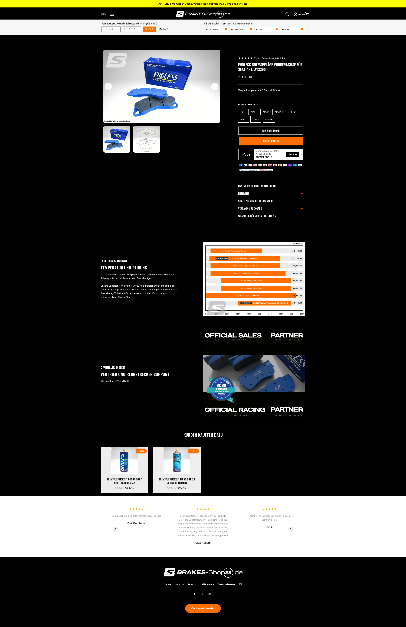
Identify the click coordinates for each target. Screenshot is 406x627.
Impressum (179, 584)
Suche (149, 29)
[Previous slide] (115, 529)
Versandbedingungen (226, 584)
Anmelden (303, 14)
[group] (116, 139)
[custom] (194, 594)
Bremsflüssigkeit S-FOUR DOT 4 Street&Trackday (124, 481)
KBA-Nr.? (163, 29)
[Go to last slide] (108, 86)
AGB (240, 584)
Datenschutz (193, 584)
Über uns (167, 584)
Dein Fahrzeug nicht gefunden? (237, 23)
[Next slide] (214, 86)
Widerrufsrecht (208, 584)
